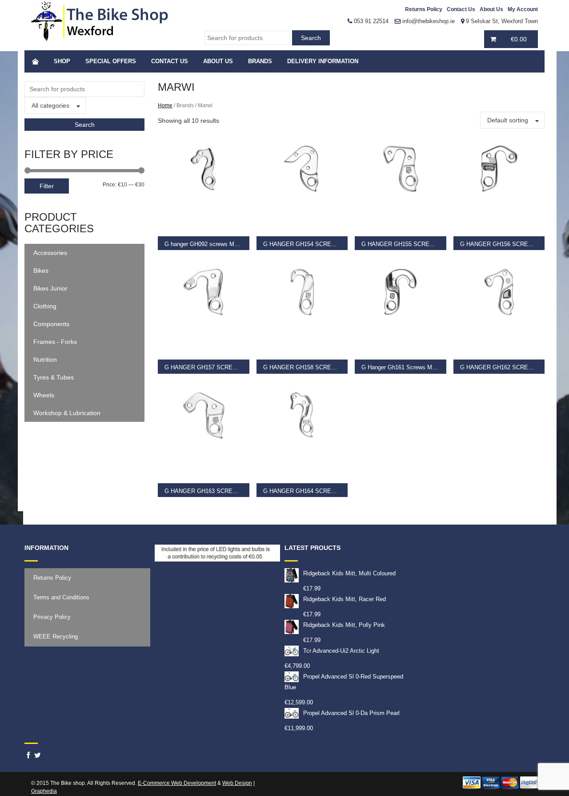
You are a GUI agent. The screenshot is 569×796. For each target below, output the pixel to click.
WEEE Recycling (55, 636)
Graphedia (44, 791)
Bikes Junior (50, 288)
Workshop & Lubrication (66, 412)
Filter (47, 186)
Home (165, 105)
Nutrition (45, 359)
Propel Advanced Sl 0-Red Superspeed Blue (343, 682)
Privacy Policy (52, 617)
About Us (491, 9)
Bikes (40, 270)
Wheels (43, 395)
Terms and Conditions (61, 597)
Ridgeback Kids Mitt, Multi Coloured (349, 573)
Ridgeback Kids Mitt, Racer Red (344, 599)
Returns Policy (423, 9)
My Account (523, 9)
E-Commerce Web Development (177, 783)
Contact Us (461, 9)
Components (51, 323)
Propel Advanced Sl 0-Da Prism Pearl (351, 713)
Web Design (237, 783)
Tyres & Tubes (53, 377)
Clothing (44, 306)
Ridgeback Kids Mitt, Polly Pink (344, 625)
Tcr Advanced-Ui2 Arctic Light (341, 650)
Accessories (50, 252)
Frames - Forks (55, 341)
